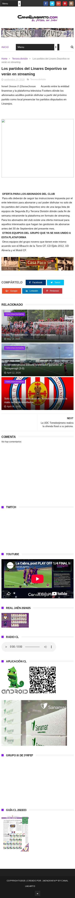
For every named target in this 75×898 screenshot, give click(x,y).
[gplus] (58, 3)
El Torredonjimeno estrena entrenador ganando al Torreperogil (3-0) (33, 366)
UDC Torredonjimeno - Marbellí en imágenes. (30, 334)
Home (4, 58)
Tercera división (20, 58)
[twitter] (52, 3)
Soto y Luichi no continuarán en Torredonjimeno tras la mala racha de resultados (35, 400)
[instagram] (71, 3)
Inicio (5, 47)
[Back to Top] (37, 893)
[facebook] (46, 3)
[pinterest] (65, 3)
